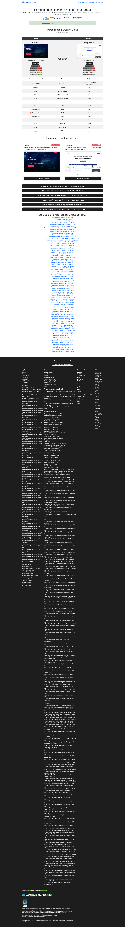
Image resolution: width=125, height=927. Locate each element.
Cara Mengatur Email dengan (29, 402)
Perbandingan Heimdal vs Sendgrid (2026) (62, 325)
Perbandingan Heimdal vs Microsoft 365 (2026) (62, 299)
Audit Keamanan (48, 374)
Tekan (78, 401)
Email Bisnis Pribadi (27, 566)
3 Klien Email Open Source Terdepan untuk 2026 (59, 681)
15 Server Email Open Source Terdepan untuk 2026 (59, 678)
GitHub (81, 374)
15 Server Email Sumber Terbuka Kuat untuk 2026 (59, 559)
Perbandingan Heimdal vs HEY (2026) (62, 268)
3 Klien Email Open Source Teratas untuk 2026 (59, 655)
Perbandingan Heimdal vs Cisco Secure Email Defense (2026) (62, 238)
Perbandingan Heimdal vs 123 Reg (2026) (62, 217)
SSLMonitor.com (26, 585)
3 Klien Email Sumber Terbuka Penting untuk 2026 (59, 558)
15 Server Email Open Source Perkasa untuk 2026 (58, 790)
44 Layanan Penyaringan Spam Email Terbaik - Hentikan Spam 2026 (62, 209)
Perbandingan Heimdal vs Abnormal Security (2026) (62, 222)
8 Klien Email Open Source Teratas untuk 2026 (58, 726)
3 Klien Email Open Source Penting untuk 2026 (60, 637)
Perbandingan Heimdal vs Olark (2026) (63, 309)
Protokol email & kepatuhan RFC (52, 436)
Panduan (25, 385)
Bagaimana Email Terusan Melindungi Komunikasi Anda (58, 471)
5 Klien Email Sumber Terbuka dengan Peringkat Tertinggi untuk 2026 (59, 505)
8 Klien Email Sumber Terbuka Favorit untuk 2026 (59, 553)
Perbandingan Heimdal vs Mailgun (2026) (62, 288)
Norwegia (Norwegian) (97, 407)
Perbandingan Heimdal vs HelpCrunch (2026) (62, 271)
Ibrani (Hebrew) (98, 393)
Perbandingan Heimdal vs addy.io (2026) (62, 349)
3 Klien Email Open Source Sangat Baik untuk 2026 (59, 840)
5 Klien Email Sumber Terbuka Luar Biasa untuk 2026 (59, 519)
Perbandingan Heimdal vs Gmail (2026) (62, 264)
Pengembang (48, 370)
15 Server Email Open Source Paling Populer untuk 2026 (60, 664)
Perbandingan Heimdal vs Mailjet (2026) (62, 292)
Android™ (26, 375)
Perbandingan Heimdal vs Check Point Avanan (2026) (62, 236)
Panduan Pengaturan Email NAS (30, 393)
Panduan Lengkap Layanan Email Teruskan (55, 443)
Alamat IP (46, 375)
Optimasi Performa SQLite (50, 464)
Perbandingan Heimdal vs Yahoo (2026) (62, 342)
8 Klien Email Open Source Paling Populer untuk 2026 (59, 668)
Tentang (79, 388)
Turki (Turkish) (98, 423)
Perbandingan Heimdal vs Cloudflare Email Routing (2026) (62, 240)
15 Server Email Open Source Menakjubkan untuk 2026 (59, 614)
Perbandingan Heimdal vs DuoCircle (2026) (62, 249)
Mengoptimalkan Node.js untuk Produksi (54, 445)
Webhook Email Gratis (49, 379)
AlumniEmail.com (26, 579)
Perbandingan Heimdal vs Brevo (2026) (62, 235)
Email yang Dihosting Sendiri (51, 381)
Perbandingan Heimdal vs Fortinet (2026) (62, 255)
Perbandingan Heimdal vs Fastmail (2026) (62, 254)
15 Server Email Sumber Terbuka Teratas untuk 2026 (60, 569)
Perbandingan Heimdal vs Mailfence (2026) (62, 287)
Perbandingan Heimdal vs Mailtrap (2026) (62, 294)
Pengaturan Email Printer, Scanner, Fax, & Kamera (31, 395)
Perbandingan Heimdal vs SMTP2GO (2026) (62, 323)
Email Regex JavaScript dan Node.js (53, 438)
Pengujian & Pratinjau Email (51, 440)
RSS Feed (81, 381)
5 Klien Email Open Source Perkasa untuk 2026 (58, 792)
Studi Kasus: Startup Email (51, 467)
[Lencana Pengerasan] (24, 902)
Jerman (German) (97, 391)
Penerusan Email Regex (50, 384)
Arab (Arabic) (98, 372)
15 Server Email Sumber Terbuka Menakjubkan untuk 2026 (59, 536)
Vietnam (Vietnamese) (98, 429)
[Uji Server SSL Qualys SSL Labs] (36, 74)
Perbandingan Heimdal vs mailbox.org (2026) (62, 351)
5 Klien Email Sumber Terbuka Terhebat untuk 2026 (59, 546)
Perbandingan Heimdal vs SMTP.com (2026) (62, 321)
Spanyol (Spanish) (97, 416)
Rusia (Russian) (98, 414)
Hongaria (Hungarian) (97, 395)
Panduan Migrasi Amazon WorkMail (53, 415)
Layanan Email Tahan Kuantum (52, 461)
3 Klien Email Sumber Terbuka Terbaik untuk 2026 (59, 492)
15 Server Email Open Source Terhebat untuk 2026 (59, 778)
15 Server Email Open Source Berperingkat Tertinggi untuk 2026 (59, 671)
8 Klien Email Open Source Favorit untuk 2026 (59, 783)
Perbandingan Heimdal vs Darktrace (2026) (62, 245)
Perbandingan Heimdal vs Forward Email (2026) (62, 257)
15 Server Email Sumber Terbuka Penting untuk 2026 (58, 555)
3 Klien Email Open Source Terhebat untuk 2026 (59, 853)
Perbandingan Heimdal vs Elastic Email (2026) (62, 252)
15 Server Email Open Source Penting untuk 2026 (59, 633)
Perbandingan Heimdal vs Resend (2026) (62, 320)
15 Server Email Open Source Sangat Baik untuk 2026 (59, 763)
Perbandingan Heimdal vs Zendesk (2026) (62, 346)
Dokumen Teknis (48, 372)
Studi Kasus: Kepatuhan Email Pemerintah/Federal (57, 426)
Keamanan (80, 389)
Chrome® (26, 381)
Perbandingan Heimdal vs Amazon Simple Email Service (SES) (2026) (62, 228)
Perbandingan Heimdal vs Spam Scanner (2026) (62, 330)
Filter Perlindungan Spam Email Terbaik (54, 417)
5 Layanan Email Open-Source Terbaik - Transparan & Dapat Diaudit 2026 (62, 195)
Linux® (26, 377)
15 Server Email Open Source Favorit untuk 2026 (59, 626)
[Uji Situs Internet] (29, 895)
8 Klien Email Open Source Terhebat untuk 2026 (59, 780)
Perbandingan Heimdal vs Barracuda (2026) (62, 233)
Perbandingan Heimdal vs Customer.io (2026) (62, 243)
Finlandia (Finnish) (97, 384)
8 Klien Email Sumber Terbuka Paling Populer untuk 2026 (59, 583)
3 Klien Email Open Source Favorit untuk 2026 (59, 856)
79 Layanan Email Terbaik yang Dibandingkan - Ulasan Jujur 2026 (62, 186)
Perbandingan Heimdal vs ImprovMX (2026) (62, 275)
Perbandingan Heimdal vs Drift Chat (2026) (62, 247)
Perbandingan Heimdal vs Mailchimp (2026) (62, 283)
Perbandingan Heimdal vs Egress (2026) (62, 250)
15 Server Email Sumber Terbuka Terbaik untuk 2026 (59, 490)
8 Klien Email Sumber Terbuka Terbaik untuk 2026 (59, 577)
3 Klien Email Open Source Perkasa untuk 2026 (60, 719)
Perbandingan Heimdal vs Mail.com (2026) (62, 282)
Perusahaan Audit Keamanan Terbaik (53, 422)
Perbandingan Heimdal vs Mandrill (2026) (62, 295)
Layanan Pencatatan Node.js (51, 457)
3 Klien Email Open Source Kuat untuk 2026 (59, 644)
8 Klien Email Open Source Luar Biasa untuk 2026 (59, 608)
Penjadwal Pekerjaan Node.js (51, 455)
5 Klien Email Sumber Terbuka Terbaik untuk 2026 (59, 566)
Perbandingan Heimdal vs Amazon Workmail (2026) (62, 229)
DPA (78, 398)
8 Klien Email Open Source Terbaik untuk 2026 (59, 481)
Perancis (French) (97, 388)
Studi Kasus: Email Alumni (51, 428)
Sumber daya (26, 564)
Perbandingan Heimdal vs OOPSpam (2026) (62, 308)
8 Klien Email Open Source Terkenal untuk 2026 (58, 612)
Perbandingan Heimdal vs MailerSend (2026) (62, 285)
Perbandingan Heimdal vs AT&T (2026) (62, 221)
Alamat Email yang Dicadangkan (30, 577)
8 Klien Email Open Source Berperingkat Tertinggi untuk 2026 (58, 675)
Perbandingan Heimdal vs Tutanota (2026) (62, 339)
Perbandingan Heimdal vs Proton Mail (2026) (62, 318)
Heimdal (35, 42)
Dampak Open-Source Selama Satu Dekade (55, 414)
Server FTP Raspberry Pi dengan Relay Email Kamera (30, 399)
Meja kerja (26, 379)
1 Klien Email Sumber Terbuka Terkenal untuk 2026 (58, 532)
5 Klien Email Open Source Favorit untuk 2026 (58, 630)
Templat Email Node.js (49, 454)
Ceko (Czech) (98, 375)
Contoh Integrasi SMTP (28, 388)
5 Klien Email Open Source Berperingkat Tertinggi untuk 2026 (58, 826)
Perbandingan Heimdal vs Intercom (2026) (62, 276)
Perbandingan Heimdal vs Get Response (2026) (62, 262)
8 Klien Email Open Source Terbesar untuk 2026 (60, 624)
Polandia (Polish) (98, 410)
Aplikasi (24, 370)
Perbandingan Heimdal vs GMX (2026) (62, 259)
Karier (78, 403)
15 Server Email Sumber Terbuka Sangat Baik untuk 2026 (59, 522)
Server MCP (47, 441)
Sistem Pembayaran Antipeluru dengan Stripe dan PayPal (59, 469)
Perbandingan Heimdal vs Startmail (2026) (62, 334)
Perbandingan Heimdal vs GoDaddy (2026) (62, 266)
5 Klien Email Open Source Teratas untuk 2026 (59, 805)
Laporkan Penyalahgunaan (84, 400)
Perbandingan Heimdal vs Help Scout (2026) (62, 269)
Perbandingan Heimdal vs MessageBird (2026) (62, 297)
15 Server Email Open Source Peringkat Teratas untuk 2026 (58, 880)
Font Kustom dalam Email (50, 434)
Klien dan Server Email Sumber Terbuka (57, 477)
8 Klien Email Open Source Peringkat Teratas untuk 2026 (57, 883)
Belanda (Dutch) (98, 379)
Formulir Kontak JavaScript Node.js (53, 450)
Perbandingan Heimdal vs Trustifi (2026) (62, 337)
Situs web (36, 63)
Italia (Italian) (98, 401)
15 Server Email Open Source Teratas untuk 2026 (58, 484)
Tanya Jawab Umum (97, 2)
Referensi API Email (49, 377)
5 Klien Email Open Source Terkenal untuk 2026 (57, 844)
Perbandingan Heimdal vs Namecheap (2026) (62, 304)
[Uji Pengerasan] (35, 66)
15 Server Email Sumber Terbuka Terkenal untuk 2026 (59, 529)
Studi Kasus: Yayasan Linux (51, 431)
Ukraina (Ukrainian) (97, 425)
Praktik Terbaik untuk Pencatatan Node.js (54, 421)
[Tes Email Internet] (45, 895)
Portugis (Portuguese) (98, 412)
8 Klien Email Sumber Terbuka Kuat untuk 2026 (58, 561)
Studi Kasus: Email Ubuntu (51, 429)
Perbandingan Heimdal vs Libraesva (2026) (62, 280)
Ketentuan (79, 393)
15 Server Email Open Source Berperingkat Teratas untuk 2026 (58, 657)
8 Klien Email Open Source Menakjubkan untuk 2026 (58, 617)
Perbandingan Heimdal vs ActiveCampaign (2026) (62, 224)
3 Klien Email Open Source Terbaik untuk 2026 (59, 650)
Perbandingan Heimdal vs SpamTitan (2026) (62, 332)
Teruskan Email (46, 23)
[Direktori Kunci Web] (64, 131)
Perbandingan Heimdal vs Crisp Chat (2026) (62, 242)
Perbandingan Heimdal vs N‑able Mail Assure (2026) (62, 306)
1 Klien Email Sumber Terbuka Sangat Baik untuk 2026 (59, 525)
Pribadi (90, 2)
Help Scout (89, 42)
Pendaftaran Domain (27, 573)
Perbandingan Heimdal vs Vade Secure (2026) (63, 341)
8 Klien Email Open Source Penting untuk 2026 (58, 716)
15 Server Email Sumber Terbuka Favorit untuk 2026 (59, 550)
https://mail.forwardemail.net (88, 23)
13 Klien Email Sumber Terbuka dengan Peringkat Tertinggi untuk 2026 (59, 590)
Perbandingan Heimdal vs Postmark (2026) (62, 314)
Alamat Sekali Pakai (27, 572)
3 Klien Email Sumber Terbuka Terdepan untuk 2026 (59, 596)
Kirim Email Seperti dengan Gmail (31, 391)
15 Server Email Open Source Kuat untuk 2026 (56, 640)
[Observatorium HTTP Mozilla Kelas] (36, 72)
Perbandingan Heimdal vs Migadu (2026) (62, 301)
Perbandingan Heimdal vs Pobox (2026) (62, 311)
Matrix (80, 377)
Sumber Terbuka (48, 386)
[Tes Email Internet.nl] (36, 70)
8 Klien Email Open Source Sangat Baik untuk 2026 (59, 764)
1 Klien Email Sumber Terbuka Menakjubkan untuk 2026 (58, 539)
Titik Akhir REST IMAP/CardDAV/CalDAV (54, 433)
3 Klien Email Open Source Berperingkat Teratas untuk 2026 (60, 812)
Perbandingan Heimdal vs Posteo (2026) (62, 313)
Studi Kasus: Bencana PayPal (51, 459)
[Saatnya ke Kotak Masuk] (63, 106)
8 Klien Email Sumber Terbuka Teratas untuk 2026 (58, 487)
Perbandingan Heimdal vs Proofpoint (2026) (62, 316)
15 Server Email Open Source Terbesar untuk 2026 (59, 621)
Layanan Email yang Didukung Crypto (53, 447)
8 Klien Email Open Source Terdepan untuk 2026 (59, 753)
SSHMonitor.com (26, 584)
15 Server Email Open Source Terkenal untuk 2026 (59, 610)
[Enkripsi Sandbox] (67, 95)
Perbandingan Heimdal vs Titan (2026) (62, 335)
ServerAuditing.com (27, 582)
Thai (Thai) (97, 422)
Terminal (26, 382)
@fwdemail (82, 375)
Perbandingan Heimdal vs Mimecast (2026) (62, 302)
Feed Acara (80, 386)
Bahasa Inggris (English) (98, 381)
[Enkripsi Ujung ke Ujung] (64, 124)
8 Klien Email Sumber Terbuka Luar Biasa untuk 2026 (59, 602)
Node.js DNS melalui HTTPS (51, 452)
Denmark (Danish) (97, 377)
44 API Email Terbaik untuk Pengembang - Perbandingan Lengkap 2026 (62, 205)
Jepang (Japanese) (97, 403)
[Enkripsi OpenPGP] (65, 127)
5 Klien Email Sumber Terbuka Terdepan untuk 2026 (57, 512)
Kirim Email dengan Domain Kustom (31, 389)
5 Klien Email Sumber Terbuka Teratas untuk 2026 (59, 572)
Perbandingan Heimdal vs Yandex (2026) (62, 344)
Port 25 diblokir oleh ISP (28, 561)
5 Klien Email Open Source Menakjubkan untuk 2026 (58, 703)
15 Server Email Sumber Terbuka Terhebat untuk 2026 (58, 543)
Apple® (24, 372)
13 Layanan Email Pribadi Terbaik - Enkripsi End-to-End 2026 (62, 191)
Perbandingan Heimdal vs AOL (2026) (62, 219)
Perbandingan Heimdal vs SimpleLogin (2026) (62, 327)
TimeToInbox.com (27, 580)
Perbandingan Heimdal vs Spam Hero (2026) (62, 328)
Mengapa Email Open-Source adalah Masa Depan (57, 474)
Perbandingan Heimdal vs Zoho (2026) (62, 347)
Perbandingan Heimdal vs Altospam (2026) (62, 226)
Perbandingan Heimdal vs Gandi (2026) (62, 261)
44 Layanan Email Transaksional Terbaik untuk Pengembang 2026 (62, 200)
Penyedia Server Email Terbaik (52, 419)
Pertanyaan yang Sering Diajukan (63, 364)
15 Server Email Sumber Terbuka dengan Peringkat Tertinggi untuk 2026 (59, 501)
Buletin (81, 372)
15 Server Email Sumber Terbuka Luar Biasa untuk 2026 (60, 515)
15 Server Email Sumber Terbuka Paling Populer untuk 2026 (59, 494)
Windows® (25, 374)
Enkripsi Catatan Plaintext (30, 575)
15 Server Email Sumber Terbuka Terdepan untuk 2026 (58, 508)
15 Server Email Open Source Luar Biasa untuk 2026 (59, 683)
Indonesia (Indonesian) (97, 398)
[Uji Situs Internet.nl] (36, 68)
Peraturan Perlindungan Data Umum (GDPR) (84, 395)
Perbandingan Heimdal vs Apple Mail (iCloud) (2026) (62, 231)
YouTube (81, 379)
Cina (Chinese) (98, 373)
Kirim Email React (48, 466)
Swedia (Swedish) (97, 419)
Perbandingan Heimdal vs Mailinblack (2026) (62, 290)
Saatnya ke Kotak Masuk (28, 570)
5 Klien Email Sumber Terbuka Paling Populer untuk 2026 (59, 498)
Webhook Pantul (48, 382)
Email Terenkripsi (82, 2)
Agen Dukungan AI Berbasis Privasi (53, 424)
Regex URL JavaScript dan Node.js (53, 473)
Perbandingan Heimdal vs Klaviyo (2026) (62, 278)
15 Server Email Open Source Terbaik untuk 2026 (59, 480)
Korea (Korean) (98, 405)
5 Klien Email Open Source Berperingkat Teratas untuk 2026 (58, 661)
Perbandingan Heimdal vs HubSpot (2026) (62, 273)
